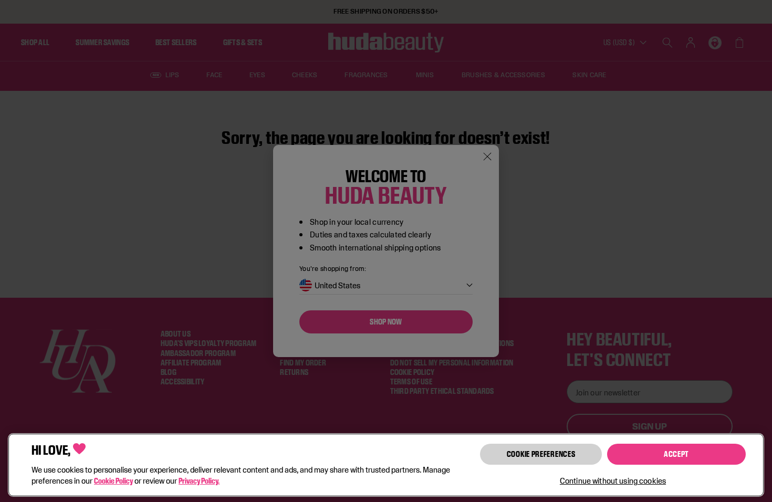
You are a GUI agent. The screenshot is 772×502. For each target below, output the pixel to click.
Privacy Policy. (199, 480)
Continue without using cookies (613, 480)
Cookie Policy (113, 480)
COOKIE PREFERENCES (541, 453)
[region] (386, 465)
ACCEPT (676, 453)
